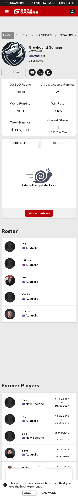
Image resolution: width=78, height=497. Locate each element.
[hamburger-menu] (7, 11)
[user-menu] (72, 11)
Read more (48, 493)
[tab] (19, 143)
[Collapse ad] (39, 466)
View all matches (39, 213)
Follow (13, 72)
